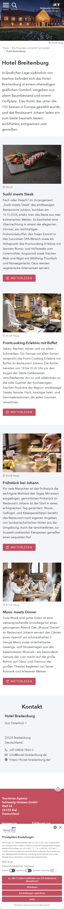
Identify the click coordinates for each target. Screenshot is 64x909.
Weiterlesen (21, 278)
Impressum (9, 823)
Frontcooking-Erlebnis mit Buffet (30, 343)
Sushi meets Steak (18, 194)
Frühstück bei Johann (21, 483)
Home (6, 48)
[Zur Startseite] (49, 7)
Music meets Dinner (19, 612)
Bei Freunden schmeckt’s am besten (31, 48)
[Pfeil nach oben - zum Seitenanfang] (58, 787)
